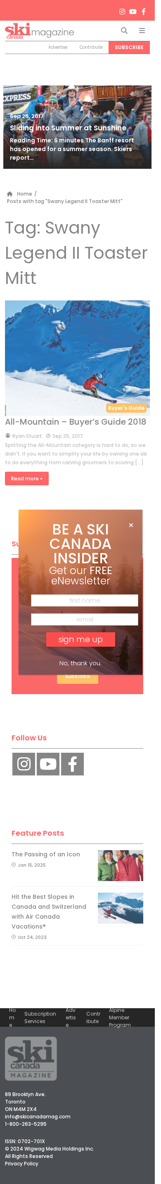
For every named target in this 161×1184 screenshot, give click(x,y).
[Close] (131, 525)
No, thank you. (80, 663)
